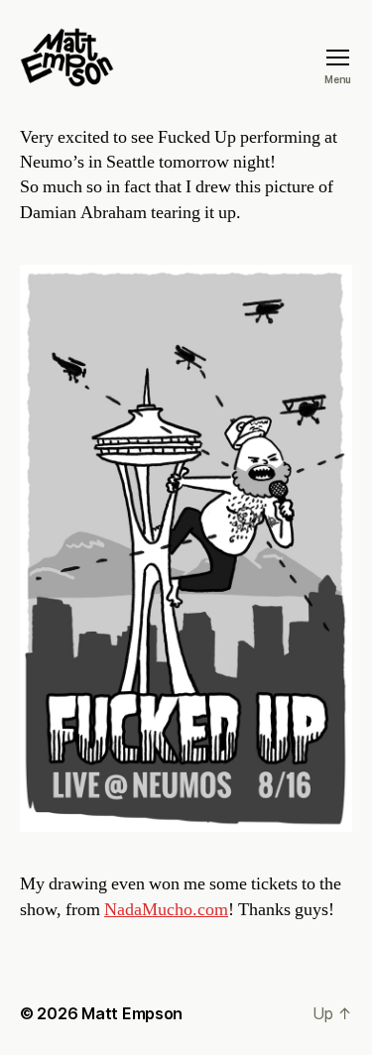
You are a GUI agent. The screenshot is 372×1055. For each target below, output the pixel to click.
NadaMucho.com (166, 909)
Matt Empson (132, 1013)
